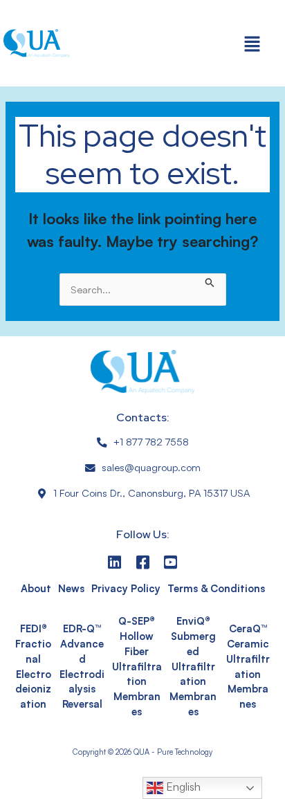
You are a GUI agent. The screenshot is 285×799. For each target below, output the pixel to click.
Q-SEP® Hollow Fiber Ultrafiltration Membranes (137, 666)
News (71, 588)
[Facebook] (142, 562)
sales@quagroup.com (151, 467)
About (36, 588)
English (182, 786)
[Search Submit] (210, 280)
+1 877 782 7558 (151, 441)
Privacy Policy (125, 588)
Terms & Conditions (216, 588)
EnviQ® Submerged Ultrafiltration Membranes (193, 666)
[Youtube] (170, 562)
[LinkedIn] (114, 562)
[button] (252, 43)
